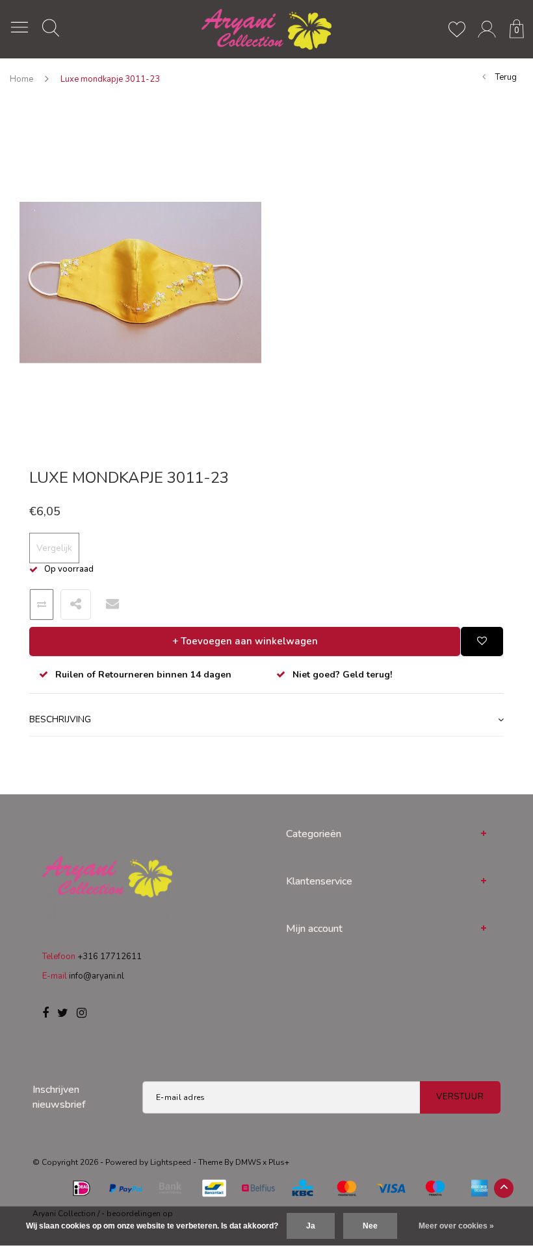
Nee (370, 1225)
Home (21, 79)
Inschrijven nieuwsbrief (59, 1097)
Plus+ (278, 1162)
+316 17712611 (109, 956)
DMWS (248, 1162)
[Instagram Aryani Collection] (81, 1013)
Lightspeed (170, 1162)
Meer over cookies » (456, 1225)
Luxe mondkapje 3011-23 (110, 79)
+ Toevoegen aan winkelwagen (245, 641)
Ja (310, 1225)
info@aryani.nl (96, 976)
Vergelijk (54, 548)
